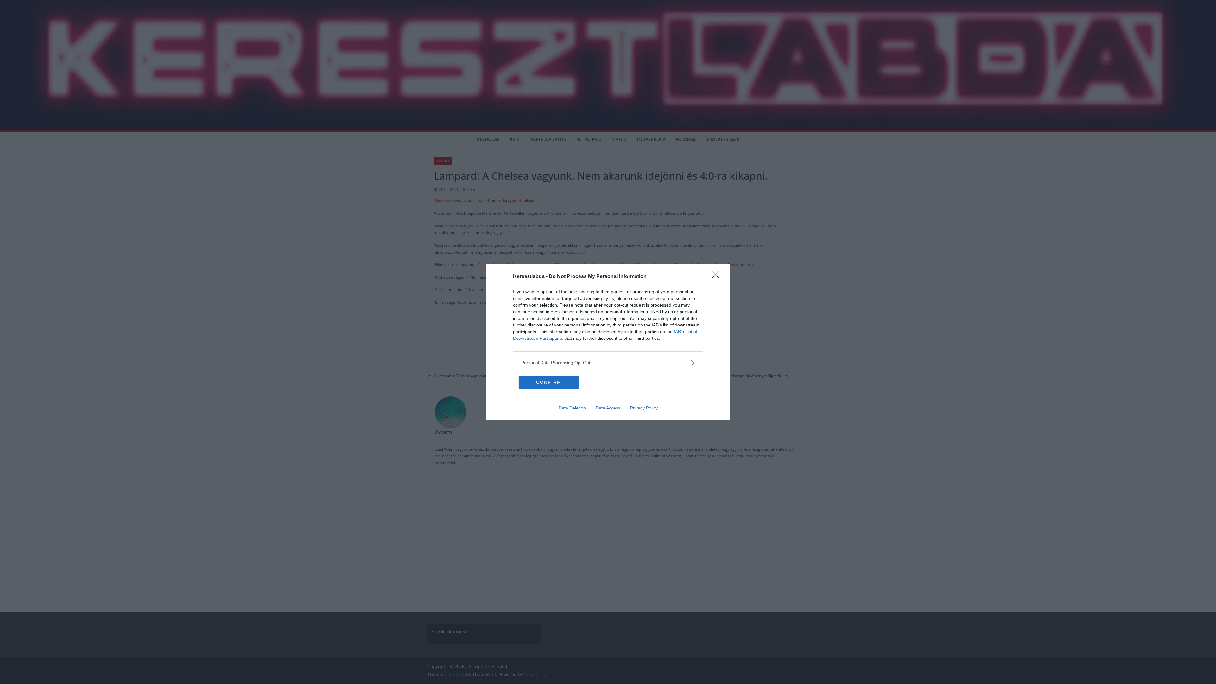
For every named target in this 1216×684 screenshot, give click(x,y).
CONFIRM (548, 382)
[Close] (718, 277)
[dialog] (608, 342)
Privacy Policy (644, 407)
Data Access (608, 407)
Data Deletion (572, 407)
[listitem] (608, 362)
